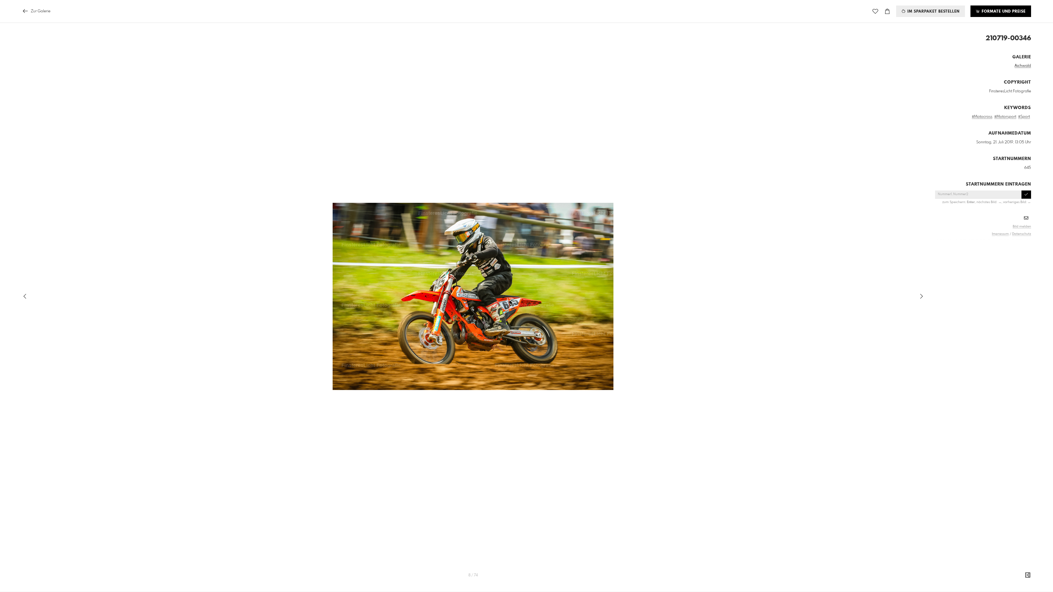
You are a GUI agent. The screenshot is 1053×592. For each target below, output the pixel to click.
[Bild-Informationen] (1027, 575)
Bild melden (1022, 226)
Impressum (1000, 234)
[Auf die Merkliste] (875, 11)
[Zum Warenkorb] (887, 11)
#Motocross (982, 117)
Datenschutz (1021, 234)
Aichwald (1023, 66)
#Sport (1024, 117)
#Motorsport (1005, 117)
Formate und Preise (1003, 11)
